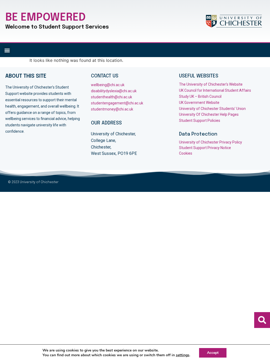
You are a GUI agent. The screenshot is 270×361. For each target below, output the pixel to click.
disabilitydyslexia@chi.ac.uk (114, 91)
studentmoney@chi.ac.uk (112, 109)
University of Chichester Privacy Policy (210, 142)
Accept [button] (213, 352)
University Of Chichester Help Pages (209, 114)
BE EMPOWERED (45, 17)
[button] (7, 50)
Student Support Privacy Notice (205, 148)
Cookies (185, 153)
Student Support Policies (200, 120)
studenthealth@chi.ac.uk (111, 97)
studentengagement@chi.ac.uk (117, 103)
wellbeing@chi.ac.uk (107, 85)
